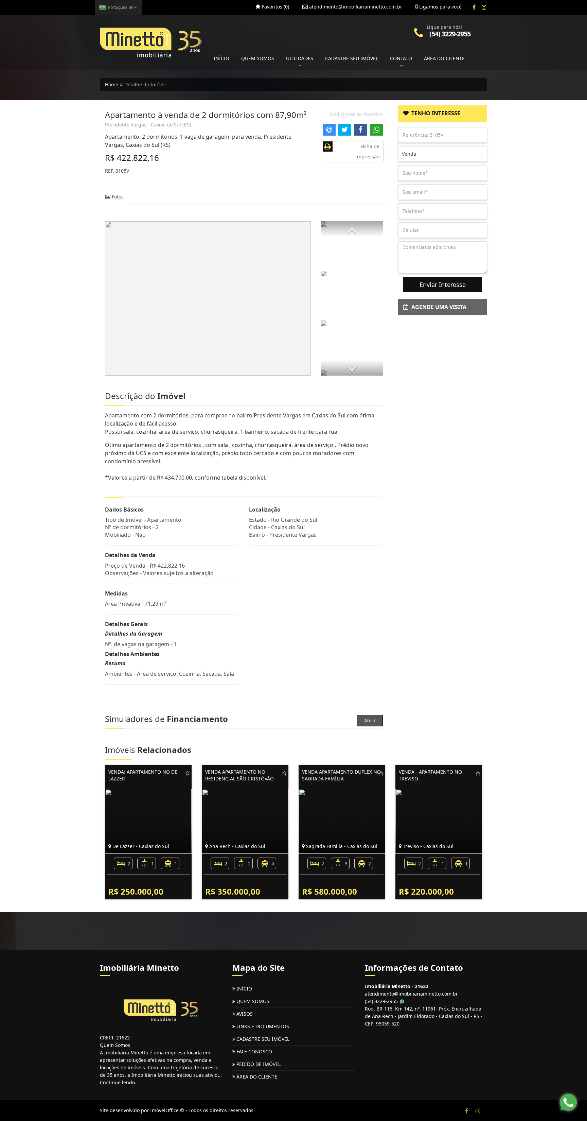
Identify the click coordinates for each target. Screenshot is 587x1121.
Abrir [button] (370, 720)
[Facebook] (474, 7)
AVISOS (244, 1014)
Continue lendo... (119, 1082)
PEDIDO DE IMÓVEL (258, 1064)
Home (111, 84)
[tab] (442, 113)
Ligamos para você (440, 6)
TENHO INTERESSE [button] (434, 113)
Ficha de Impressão (367, 151)
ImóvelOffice (164, 1110)
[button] (352, 229)
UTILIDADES (299, 58)
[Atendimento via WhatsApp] (568, 1102)
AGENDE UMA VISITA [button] (437, 307)
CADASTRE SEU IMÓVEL (351, 58)
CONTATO (401, 58)
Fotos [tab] (117, 196)
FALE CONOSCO (253, 1051)
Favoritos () (275, 6)
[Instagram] (484, 7)
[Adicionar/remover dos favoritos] (187, 773)
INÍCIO (221, 58)
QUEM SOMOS (257, 58)
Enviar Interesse (443, 284)
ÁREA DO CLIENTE (444, 58)
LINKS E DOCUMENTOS (262, 1026)
